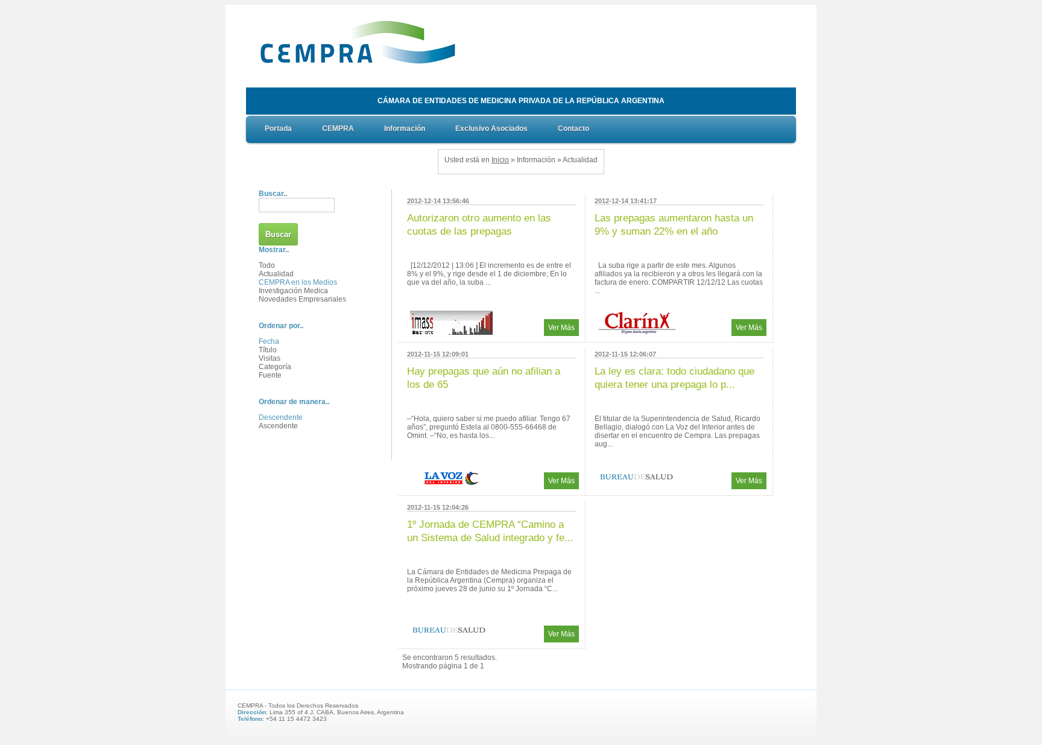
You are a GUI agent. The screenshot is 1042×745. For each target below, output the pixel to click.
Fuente (270, 375)
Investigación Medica (293, 291)
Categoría (275, 367)
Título (268, 350)
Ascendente (278, 426)
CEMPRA (338, 128)
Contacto (573, 128)
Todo (267, 265)
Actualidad (276, 274)
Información (404, 128)
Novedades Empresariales (302, 299)
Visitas (269, 358)
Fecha (269, 341)
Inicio (500, 160)
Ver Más (561, 327)
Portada (278, 128)
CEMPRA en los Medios (298, 282)
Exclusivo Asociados (491, 128)
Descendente (281, 417)
